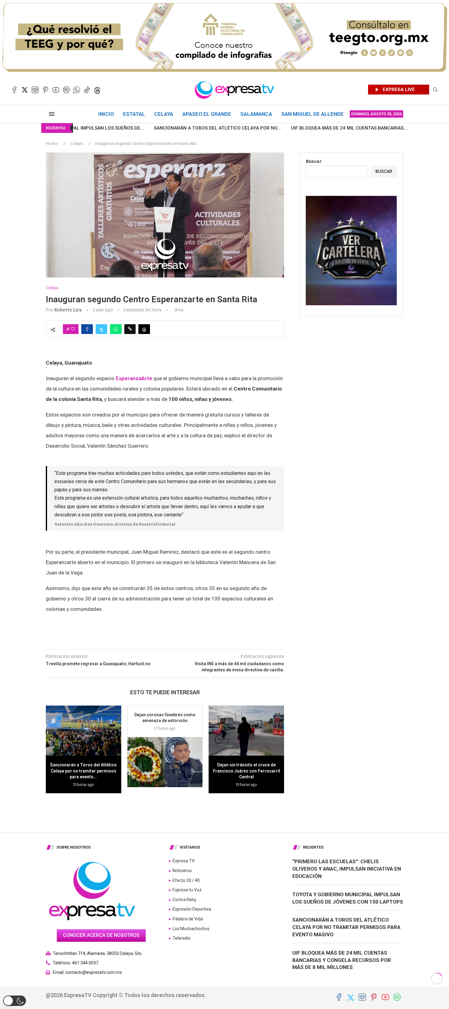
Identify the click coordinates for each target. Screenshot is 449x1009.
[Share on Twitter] (101, 329)
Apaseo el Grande (206, 114)
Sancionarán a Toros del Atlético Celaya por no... (160, 128)
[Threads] (97, 90)
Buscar (314, 161)
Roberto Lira (68, 310)
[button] (14, 1001)
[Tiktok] (87, 90)
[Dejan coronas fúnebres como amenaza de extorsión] (165, 762)
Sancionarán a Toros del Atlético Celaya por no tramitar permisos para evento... (83, 770)
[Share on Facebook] (87, 329)
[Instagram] (35, 90)
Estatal (134, 114)
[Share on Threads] (144, 329)
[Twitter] (24, 90)
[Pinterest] (45, 90)
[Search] (435, 90)
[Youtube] (56, 90)
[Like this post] (73, 329)
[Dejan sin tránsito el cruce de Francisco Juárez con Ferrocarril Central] (246, 731)
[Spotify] (66, 90)
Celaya (163, 114)
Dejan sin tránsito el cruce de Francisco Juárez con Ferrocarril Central (246, 770)
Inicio (106, 114)
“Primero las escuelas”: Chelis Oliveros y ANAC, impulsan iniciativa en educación (346, 868)
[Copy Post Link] (130, 329)
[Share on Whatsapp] (116, 329)
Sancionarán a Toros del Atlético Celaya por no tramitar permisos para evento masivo (346, 927)
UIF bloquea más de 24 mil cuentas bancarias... (292, 128)
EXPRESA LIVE (399, 89)
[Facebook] (14, 90)
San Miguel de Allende (312, 114)
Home (52, 143)
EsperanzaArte (134, 378)
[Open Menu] (51, 114)
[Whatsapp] (76, 90)
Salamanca (256, 114)
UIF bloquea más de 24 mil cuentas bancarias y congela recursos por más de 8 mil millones (341, 960)
